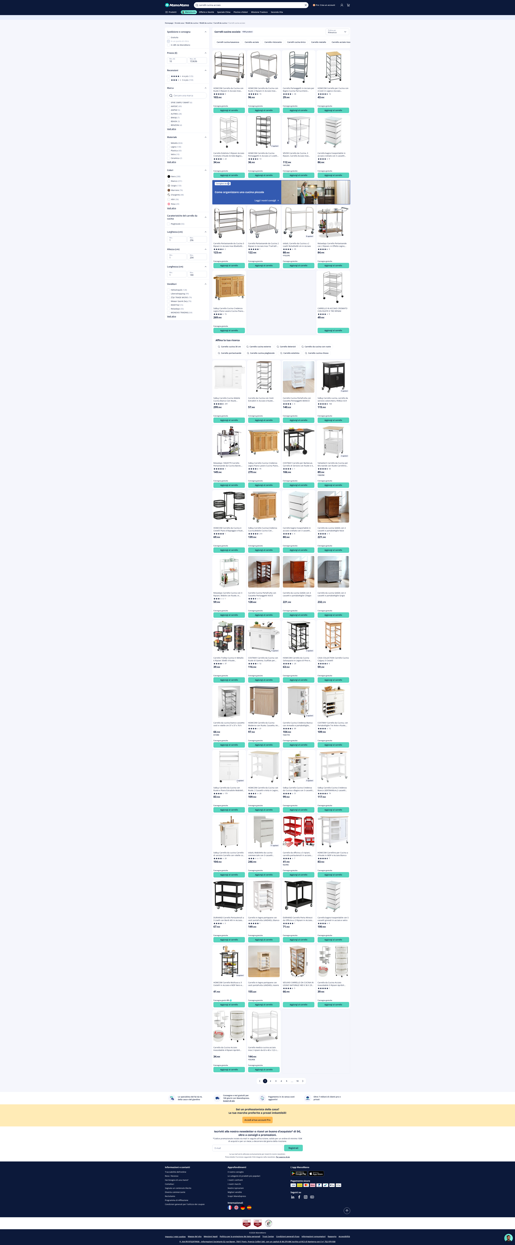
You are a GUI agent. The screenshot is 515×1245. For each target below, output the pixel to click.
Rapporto (332, 1236)
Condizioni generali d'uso (287, 1236)
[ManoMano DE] (243, 1207)
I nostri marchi (234, 1184)
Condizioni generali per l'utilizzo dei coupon (185, 1204)
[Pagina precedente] (260, 1081)
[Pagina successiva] (303, 1081)
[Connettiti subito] (342, 5)
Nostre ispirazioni (236, 1188)
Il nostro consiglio (236, 1172)
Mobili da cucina (192, 23)
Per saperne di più (283, 1157)
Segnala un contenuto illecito (178, 1188)
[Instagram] (305, 1197)
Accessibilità (344, 1236)
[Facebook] (299, 1197)
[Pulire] (305, 5)
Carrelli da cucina (220, 23)
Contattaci (169, 1184)
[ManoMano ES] (249, 1207)
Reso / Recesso (171, 1176)
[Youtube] (312, 1197)
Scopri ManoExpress (237, 1196)
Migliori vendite (235, 1192)
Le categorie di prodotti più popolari (244, 1176)
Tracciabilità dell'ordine (175, 1172)
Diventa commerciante (175, 1192)
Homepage (169, 23)
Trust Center (268, 1236)
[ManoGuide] (508, 1238)
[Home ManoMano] (177, 5)
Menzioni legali (211, 1236)
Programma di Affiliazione (176, 1200)
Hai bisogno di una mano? (176, 1180)
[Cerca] (197, 5)
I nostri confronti (235, 1180)
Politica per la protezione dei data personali (240, 1236)
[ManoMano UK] (236, 1207)
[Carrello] (348, 5)
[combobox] (337, 32)
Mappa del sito (195, 1236)
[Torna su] (347, 1211)
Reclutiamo (170, 1196)
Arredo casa (179, 23)
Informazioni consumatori (314, 1236)
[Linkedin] (293, 1197)
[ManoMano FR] (230, 1207)
